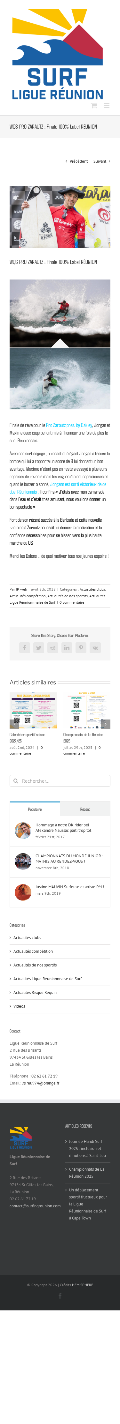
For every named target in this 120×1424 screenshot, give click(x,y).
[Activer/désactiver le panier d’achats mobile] (94, 105)
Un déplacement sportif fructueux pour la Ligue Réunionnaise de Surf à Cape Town (86, 741)
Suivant (99, 161)
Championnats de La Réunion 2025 (86, 1179)
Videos (19, 1012)
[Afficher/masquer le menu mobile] (107, 105)
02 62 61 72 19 (44, 1082)
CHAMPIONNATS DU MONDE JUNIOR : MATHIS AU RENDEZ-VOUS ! (69, 865)
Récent (85, 815)
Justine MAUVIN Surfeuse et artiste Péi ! (70, 893)
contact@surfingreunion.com (35, 1212)
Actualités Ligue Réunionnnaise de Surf (47, 985)
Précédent (79, 161)
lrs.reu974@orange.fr (40, 1089)
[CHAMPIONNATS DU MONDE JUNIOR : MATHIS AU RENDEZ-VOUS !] (23, 863)
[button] (14, 727)
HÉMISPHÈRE (82, 1291)
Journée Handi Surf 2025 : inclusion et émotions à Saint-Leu (87, 1155)
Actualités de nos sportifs (67, 595)
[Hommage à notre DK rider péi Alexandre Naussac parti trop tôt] (23, 832)
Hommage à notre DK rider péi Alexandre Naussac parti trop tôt (63, 834)
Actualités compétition (28, 595)
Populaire (35, 815)
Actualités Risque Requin (35, 999)
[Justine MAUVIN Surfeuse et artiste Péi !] (23, 894)
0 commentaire (72, 602)
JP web (21, 589)
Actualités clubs (92, 589)
